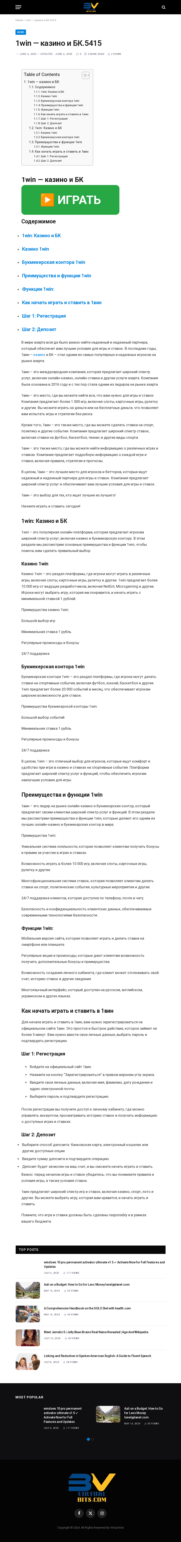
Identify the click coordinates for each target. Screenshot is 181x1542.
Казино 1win (49, 96)
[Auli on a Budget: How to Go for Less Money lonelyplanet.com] (28, 1290)
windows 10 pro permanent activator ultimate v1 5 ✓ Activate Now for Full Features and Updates (104, 1264)
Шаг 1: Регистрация (54, 118)
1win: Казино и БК (52, 91)
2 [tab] (92, 1439)
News (20, 32)
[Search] (163, 7)
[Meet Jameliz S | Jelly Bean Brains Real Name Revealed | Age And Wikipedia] (28, 1337)
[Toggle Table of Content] (84, 75)
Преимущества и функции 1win (62, 105)
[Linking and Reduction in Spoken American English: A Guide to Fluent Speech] (28, 1361)
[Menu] (18, 7)
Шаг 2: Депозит (51, 123)
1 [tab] (88, 1439)
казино (39, 355)
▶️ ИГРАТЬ (70, 200)
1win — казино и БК (43, 82)
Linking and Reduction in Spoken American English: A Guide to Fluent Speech (97, 1356)
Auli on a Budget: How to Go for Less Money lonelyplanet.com (87, 1284)
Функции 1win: (50, 109)
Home (19, 20)
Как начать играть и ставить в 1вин (64, 114)
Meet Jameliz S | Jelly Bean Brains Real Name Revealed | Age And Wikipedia (96, 1332)
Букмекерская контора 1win (60, 100)
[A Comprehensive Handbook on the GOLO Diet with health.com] (28, 1314)
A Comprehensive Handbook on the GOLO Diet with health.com (87, 1308)
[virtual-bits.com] (90, 7)
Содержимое (45, 87)
